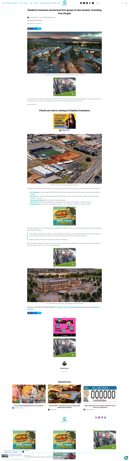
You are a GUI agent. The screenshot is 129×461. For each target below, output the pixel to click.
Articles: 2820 (64, 371)
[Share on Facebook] (29, 28)
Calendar (25, 3)
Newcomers (9, 3)
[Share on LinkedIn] (34, 28)
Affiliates (35, 3)
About (58, 3)
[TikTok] (90, 3)
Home (3, 3)
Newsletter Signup (45, 3)
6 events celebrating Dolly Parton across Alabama (28, 405)
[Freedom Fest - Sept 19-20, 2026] (64, 456)
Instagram (79, 307)
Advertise (53, 3)
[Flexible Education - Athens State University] (64, 122)
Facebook (60, 307)
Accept (7, 455)
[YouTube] (93, 3)
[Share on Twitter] (39, 28)
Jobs (31, 3)
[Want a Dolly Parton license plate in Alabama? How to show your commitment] (100, 394)
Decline (14, 455)
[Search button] (122, 3)
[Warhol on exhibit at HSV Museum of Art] (64, 327)
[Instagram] (84, 3)
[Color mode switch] (126, 3)
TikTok (65, 307)
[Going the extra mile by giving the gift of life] (64, 86)
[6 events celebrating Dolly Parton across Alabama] (29, 394)
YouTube (70, 307)
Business (15, 3)
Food (20, 3)
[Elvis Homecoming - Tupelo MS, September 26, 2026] (64, 216)
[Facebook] (81, 3)
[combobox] (108, 3)
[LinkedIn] (87, 3)
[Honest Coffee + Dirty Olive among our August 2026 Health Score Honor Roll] (64, 394)
